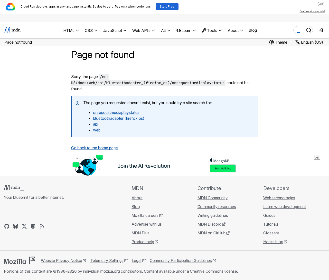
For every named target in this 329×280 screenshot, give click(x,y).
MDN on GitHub (211, 232)
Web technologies (279, 197)
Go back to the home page (94, 147)
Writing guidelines (212, 215)
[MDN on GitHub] (7, 226)
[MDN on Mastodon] (33, 226)
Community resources (216, 206)
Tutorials (271, 224)
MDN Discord (209, 224)
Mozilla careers (145, 215)
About (137, 197)
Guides (269, 215)
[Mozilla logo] (19, 260)
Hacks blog (273, 241)
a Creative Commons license (212, 271)
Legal (136, 260)
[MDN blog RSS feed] (42, 226)
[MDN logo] (14, 187)
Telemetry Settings (106, 260)
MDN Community (212, 197)
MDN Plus (141, 232)
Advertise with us (147, 224)
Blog (253, 30)
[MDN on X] (24, 226)
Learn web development (284, 206)
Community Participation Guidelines (181, 260)
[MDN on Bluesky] (16, 226)
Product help (143, 241)
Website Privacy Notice (61, 260)
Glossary (271, 232)
